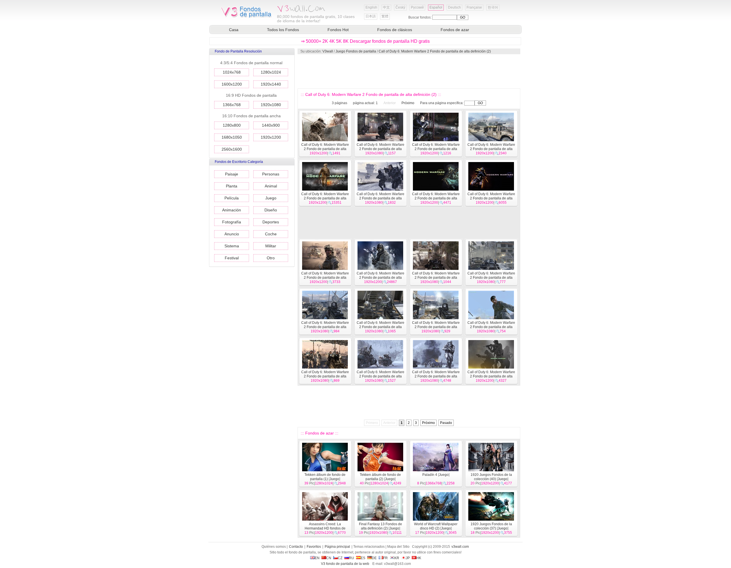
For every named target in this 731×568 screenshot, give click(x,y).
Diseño (270, 210)
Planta (231, 186)
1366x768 (232, 104)
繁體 (384, 16)
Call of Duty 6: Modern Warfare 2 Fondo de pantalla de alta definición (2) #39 (491, 149)
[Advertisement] (409, 71)
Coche (271, 234)
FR (385, 558)
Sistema (231, 246)
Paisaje (231, 174)
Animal (271, 186)
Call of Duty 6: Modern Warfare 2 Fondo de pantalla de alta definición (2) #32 (436, 277)
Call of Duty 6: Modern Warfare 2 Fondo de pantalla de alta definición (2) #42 (325, 149)
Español (435, 7)
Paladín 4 (429, 475)
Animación (231, 210)
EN (317, 558)
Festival (232, 258)
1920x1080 (271, 104)
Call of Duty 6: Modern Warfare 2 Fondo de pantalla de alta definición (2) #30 (325, 327)
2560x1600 (232, 149)
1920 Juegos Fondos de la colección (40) (491, 477)
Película (231, 198)
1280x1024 (271, 72)
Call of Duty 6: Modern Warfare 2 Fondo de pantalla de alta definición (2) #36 (436, 198)
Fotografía (231, 222)
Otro (271, 258)
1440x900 (271, 125)
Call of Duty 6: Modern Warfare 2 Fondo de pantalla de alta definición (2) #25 (380, 376)
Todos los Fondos (283, 29)
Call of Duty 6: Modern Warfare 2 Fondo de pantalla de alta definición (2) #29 (380, 327)
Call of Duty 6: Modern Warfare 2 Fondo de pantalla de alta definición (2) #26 (325, 376)
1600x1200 (232, 84)
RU (351, 558)
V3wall (327, 51)
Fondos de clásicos (394, 29)
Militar (270, 246)
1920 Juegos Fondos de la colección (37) (491, 526)
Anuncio (231, 234)
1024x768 (232, 72)
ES (363, 558)
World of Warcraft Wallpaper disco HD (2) (435, 526)
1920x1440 (271, 84)
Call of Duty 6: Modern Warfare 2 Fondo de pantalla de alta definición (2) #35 (491, 198)
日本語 (371, 16)
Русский (417, 7)
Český (400, 7)
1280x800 (232, 125)
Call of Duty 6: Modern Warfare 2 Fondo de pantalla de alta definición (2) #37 (380, 198)
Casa (233, 29)
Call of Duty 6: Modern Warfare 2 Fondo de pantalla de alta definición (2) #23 (491, 376)
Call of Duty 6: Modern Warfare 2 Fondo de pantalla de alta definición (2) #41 (380, 149)
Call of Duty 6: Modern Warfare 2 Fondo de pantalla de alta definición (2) (435, 51)
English (371, 7)
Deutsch (454, 7)
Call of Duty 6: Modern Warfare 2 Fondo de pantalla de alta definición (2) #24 (436, 376)
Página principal (337, 547)
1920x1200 (271, 137)
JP (408, 558)
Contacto (296, 547)
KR (396, 558)
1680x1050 (232, 137)
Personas (270, 174)
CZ (340, 558)
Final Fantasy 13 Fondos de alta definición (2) (380, 526)
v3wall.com (460, 547)
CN (328, 558)
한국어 (493, 7)
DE (374, 558)
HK (418, 558)
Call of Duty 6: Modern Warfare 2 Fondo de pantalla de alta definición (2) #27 (491, 327)
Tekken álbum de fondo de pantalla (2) (380, 477)
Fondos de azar (455, 29)
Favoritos (314, 547)
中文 (386, 7)
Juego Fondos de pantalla (356, 51)
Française (474, 7)
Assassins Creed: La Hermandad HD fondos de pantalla (325, 528)
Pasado (446, 423)
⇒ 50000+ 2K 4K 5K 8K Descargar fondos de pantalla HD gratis (365, 41)
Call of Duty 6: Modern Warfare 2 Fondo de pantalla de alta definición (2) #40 (436, 149)
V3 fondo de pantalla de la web (345, 564)
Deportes (270, 222)
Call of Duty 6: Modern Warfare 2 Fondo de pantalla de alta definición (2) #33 (380, 277)
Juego (270, 198)
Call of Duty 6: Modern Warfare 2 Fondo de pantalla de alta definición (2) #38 (325, 198)
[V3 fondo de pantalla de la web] (246, 17)
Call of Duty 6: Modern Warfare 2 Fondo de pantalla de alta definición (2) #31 (491, 277)
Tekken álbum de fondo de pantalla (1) (325, 477)
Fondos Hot (338, 29)
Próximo (407, 103)
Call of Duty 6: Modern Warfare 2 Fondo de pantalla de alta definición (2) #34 (325, 277)
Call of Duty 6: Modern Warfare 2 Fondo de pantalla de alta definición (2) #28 (436, 327)
